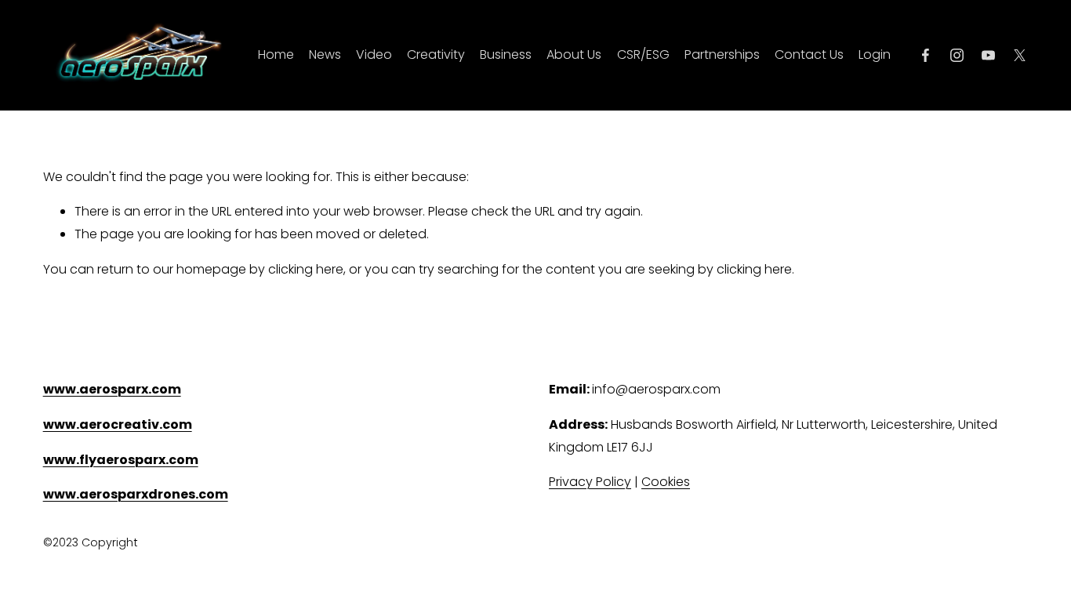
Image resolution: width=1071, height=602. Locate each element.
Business (506, 54)
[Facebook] (925, 55)
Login (875, 54)
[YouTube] (988, 55)
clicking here (305, 269)
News (325, 54)
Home (276, 54)
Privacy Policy (590, 482)
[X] (1019, 55)
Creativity (436, 54)
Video (374, 54)
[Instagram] (957, 55)
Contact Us (809, 54)
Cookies (665, 482)
